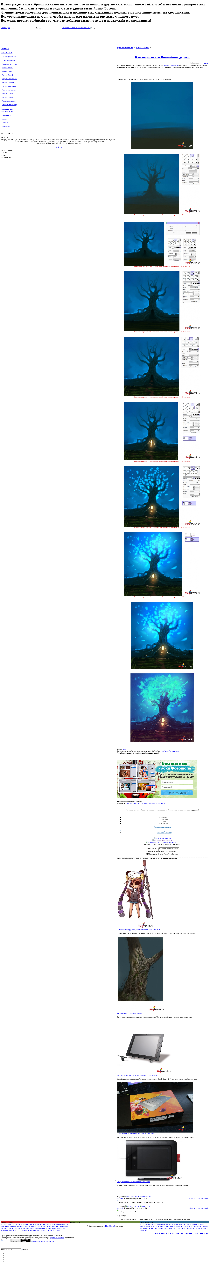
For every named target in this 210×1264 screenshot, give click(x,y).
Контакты (204, 1233)
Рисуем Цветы (7, 94)
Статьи (4, 119)
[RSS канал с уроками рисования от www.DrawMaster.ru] (5, 1241)
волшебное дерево (154, 803)
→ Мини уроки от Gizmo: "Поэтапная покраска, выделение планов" (26, 1224)
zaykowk (120, 1208)
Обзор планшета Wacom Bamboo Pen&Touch (133, 1182)
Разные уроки (7, 71)
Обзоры (5, 123)
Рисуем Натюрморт (9, 90)
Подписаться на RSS (170, 842)
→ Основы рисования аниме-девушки (154, 1224)
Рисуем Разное (142, 47)
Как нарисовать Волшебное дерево (162, 57)
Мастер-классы (7, 68)
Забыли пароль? (84, 28)
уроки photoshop (143, 803)
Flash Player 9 (110, 1226)
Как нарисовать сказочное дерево (129, 1013)
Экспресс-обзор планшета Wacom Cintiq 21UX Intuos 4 (137, 1075)
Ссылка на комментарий (198, 1198)
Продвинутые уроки (9, 64)
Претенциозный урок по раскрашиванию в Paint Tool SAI (138, 930)
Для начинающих (8, 60)
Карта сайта (160, 1233)
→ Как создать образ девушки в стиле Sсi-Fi (165, 1228)
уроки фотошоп (132, 803)
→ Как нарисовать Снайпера (179, 1224)
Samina (205, 63)
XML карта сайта (191, 1233)
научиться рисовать (57, 1238)
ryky (124, 749)
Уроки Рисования (125, 47)
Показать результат (164, 833)
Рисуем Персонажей (9, 79)
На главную (5, 28)
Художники (6, 115)
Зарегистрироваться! (70, 28)
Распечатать (167, 840)
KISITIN (120, 1198)
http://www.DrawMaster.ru (170, 751)
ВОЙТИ (59, 147)
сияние (163, 803)
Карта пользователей (174, 1233)
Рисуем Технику (8, 82)
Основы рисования (9, 56)
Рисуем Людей (7, 75)
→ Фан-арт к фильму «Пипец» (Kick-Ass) (172, 1226)
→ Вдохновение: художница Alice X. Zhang (43, 1230)
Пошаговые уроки (9, 101)
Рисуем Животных (9, 86)
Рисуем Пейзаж (7, 97)
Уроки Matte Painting (9, 105)
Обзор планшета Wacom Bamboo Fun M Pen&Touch (136, 1133)
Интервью (6, 126)
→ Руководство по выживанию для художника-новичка (32, 1228)
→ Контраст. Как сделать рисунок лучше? (30, 1226)
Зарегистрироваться (171, 65)
